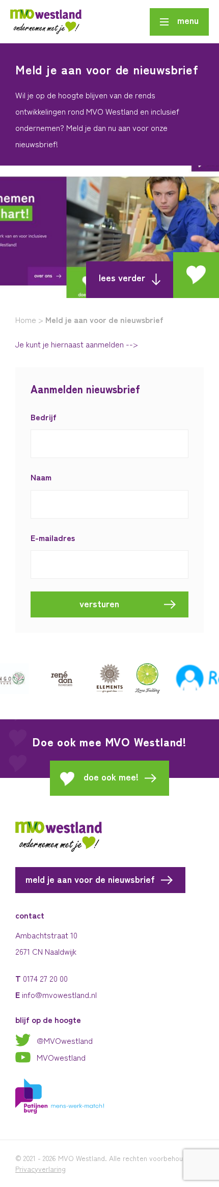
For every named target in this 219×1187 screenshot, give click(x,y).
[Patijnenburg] (59, 1095)
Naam (41, 477)
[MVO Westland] (45, 21)
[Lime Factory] (137, 678)
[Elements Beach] (99, 678)
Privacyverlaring (40, 1169)
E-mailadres (53, 538)
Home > (29, 319)
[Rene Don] (51, 678)
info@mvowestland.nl (59, 994)
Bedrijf (44, 417)
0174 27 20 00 (45, 978)
